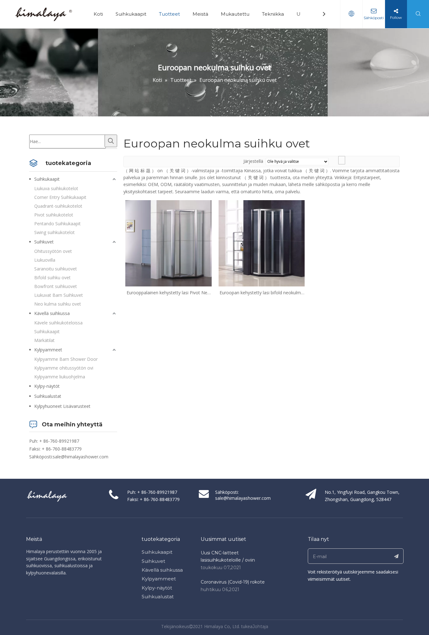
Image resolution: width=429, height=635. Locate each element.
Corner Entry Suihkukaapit (60, 197)
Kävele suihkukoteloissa (58, 323)
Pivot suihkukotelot (53, 215)
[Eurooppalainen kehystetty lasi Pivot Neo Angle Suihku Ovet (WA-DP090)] (168, 243)
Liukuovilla (44, 260)
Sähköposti (374, 17)
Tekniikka (273, 14)
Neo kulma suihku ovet (57, 304)
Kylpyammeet (48, 350)
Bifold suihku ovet (52, 277)
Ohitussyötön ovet (53, 251)
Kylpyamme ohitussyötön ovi (63, 368)
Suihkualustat (47, 396)
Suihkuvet (44, 242)
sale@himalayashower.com (80, 457)
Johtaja (260, 626)
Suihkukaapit (131, 14)
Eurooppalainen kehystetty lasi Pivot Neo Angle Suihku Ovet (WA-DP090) (168, 293)
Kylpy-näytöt (47, 386)
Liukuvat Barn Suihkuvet (58, 295)
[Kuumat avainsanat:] (111, 141)
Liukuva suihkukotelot (56, 188)
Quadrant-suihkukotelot (58, 206)
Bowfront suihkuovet (55, 286)
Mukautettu (235, 14)
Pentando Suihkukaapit (57, 224)
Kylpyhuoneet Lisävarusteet (62, 406)
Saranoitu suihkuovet (55, 269)
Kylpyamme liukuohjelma (59, 377)
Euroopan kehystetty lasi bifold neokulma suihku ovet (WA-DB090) (261, 293)
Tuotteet (169, 14)
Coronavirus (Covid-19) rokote (233, 582)
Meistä (200, 14)
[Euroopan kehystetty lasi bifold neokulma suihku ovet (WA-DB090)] (262, 243)
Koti (98, 14)
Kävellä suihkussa (52, 313)
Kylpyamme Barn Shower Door (66, 359)
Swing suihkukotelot (54, 232)
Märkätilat (44, 340)
